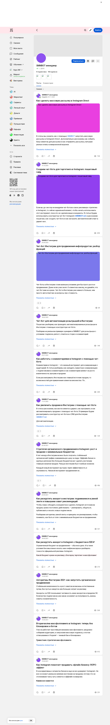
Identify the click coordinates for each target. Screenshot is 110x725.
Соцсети (44, 97)
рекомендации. (15, 204)
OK (31, 721)
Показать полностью (45, 149)
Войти (98, 30)
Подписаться (78, 61)
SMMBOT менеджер (50, 95)
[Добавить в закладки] (43, 345)
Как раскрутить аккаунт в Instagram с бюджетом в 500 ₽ (65, 542)
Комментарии (48, 83)
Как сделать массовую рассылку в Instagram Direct (62, 100)
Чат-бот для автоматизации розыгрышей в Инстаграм (64, 321)
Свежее (39, 89)
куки (21, 720)
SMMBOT (71, 136)
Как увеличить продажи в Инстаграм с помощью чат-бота (66, 405)
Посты (38, 83)
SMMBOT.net (41, 417)
